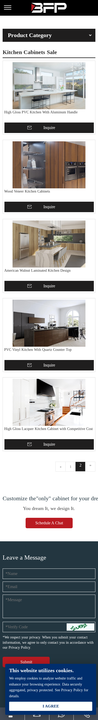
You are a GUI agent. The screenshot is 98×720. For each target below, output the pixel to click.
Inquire (49, 127)
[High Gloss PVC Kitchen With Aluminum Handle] (49, 85)
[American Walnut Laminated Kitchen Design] (49, 244)
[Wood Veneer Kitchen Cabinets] (49, 164)
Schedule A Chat (49, 523)
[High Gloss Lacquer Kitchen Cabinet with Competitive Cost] (49, 402)
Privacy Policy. (20, 647)
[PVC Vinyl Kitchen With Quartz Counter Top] (49, 323)
